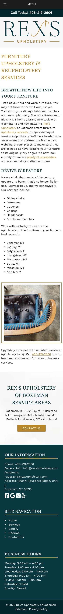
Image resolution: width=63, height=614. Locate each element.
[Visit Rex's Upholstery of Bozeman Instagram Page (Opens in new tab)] (18, 497)
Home (13, 520)
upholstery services (14, 132)
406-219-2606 (41, 354)
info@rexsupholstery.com (40, 468)
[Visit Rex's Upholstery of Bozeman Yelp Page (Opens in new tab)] (24, 497)
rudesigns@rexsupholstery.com (26, 476)
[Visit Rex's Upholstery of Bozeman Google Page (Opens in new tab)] (12, 497)
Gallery (13, 528)
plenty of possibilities (41, 157)
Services (14, 524)
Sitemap (21, 609)
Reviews (14, 533)
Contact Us (16, 537)
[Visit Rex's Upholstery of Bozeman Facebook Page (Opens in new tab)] (7, 497)
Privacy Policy (38, 609)
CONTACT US (31, 428)
